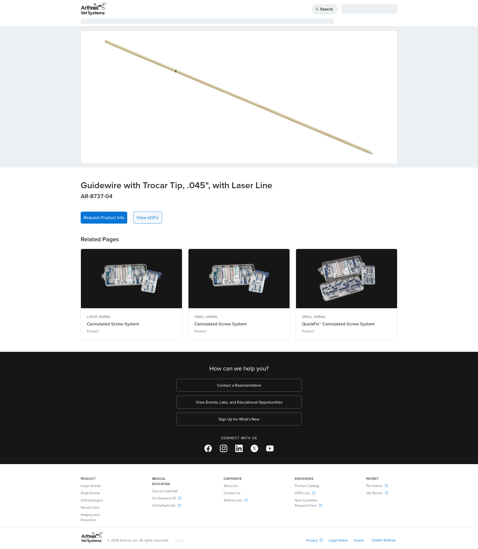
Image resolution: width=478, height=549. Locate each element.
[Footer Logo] (92, 537)
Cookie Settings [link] (384, 540)
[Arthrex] (93, 9)
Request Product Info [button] (104, 217)
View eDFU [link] (147, 217)
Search (324, 9)
